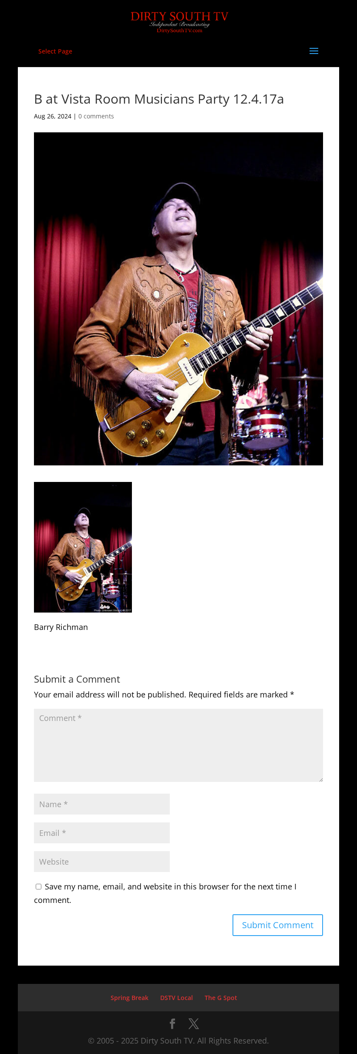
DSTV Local (176, 997)
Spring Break (129, 997)
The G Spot (221, 997)
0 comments (96, 116)
